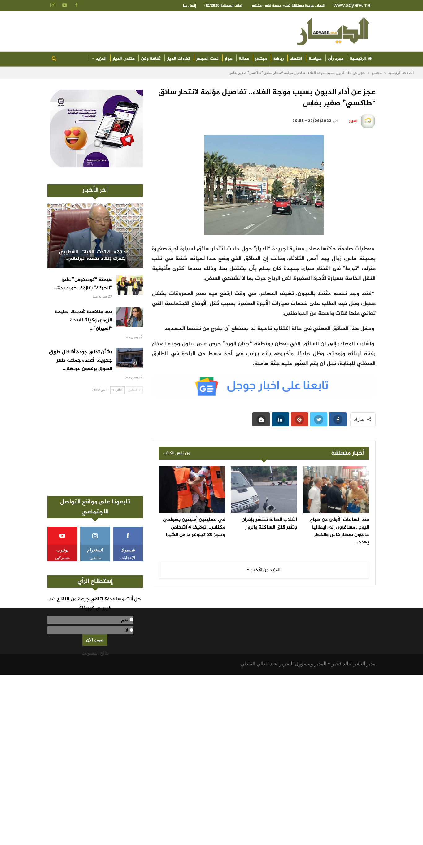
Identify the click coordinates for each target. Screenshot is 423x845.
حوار (229, 58)
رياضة (278, 58)
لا (126, 630)
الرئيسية (358, 58)
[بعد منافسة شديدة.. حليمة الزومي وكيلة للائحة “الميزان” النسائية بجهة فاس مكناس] (129, 317)
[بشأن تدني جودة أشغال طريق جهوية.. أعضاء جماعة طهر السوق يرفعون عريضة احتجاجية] (129, 358)
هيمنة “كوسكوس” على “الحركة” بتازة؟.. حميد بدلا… (83, 284)
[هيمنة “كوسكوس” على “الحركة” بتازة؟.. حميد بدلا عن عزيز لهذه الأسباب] (129, 285)
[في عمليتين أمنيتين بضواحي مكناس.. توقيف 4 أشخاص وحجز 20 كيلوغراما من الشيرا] (192, 489)
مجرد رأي (335, 58)
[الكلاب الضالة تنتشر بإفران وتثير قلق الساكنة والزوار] (264, 489)
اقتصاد (296, 58)
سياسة (315, 58)
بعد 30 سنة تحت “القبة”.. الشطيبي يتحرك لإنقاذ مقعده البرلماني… (95, 255)
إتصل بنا (189, 5)
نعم (124, 620)
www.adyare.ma (352, 5)
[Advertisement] (95, 445)
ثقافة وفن (151, 58)
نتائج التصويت (95, 653)
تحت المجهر (207, 58)
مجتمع (261, 58)
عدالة (244, 58)
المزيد (101, 58)
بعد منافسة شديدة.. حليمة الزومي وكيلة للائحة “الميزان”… (83, 320)
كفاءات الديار (178, 58)
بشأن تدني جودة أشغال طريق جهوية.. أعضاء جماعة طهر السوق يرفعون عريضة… (80, 360)
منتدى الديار (124, 58)
